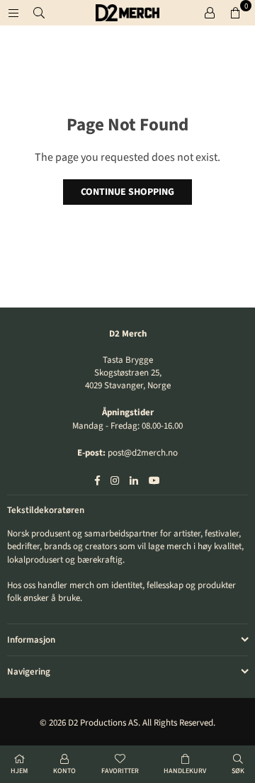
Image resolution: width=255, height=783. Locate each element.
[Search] (39, 13)
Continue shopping (127, 192)
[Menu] (13, 13)
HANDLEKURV (185, 771)
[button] (235, 13)
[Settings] (209, 13)
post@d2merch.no (143, 452)
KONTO (64, 771)
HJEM (19, 771)
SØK (238, 771)
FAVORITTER (120, 771)
